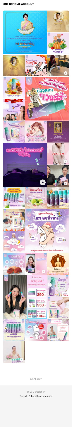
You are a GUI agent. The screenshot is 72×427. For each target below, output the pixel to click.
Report (23, 396)
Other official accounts (40, 396)
